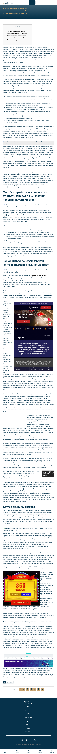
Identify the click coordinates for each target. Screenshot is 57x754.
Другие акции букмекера (14, 40)
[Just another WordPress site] (8, 3)
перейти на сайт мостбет (39, 275)
